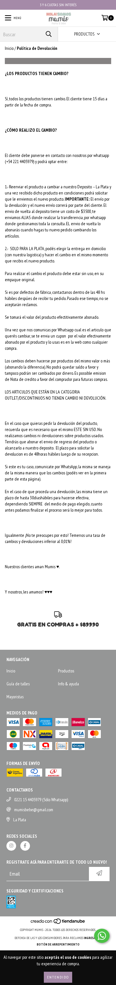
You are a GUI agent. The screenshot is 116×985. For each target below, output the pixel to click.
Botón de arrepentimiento (58, 944)
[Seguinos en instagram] (11, 846)
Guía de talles (18, 684)
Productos (66, 671)
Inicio (9, 48)
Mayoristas (15, 697)
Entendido (58, 977)
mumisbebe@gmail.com (33, 810)
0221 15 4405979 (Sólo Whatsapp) (41, 799)
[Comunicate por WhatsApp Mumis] (102, 936)
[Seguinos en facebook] (25, 846)
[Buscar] (48, 34)
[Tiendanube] (58, 923)
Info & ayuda (68, 684)
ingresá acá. (93, 938)
